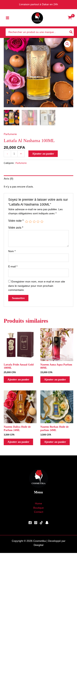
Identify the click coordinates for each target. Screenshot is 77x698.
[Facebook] (30, 522)
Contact (38, 512)
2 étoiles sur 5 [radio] (30, 221)
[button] (67, 44)
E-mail (12, 266)
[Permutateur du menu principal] (7, 18)
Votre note (16, 220)
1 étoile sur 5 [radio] (26, 221)
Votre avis (15, 227)
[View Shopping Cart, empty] (69, 17)
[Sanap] (47, 522)
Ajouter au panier (43, 153)
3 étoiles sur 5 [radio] (34, 221)
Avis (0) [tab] (8, 178)
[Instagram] (35, 522)
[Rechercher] (71, 32)
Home (38, 503)
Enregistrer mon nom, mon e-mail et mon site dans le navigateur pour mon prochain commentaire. (36, 285)
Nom (12, 251)
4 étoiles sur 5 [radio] (37, 221)
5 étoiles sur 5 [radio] (41, 221)
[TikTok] (41, 522)
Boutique (38, 507)
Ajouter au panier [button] (18, 379)
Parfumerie (10, 134)
